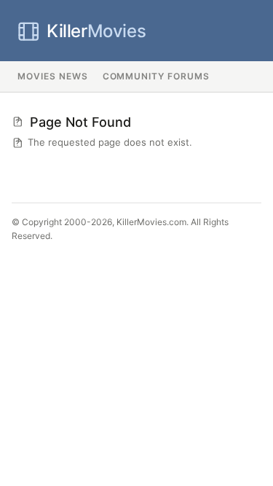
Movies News (52, 76)
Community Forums (156, 76)
